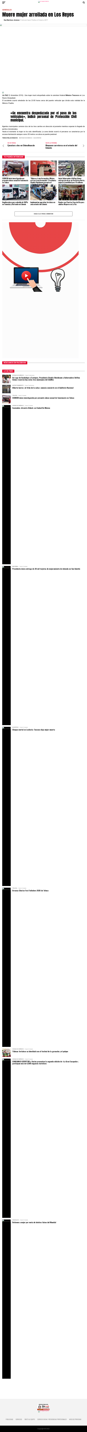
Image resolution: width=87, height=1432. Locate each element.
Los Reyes (37, 138)
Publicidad (9, 1419)
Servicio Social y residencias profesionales (52, 1419)
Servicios (19, 1419)
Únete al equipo (30, 1419)
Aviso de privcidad (75, 1419)
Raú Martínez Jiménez (12, 20)
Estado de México (26, 138)
